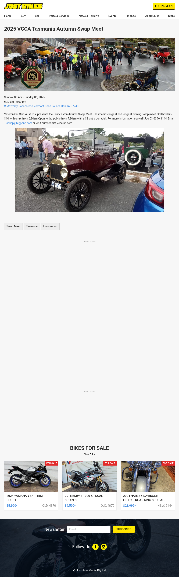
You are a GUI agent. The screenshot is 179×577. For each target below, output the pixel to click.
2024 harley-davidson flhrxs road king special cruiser (143, 500)
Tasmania (32, 226)
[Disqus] (89, 341)
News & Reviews (89, 15)
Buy (23, 15)
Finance (131, 15)
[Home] (23, 6)
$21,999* (129, 505)
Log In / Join (164, 6)
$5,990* (11, 505)
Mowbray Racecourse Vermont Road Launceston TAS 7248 (42, 106)
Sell (37, 15)
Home (8, 15)
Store (171, 15)
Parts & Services (59, 15)
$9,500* (70, 505)
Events (112, 15)
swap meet (13, 226)
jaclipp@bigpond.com (19, 123)
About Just (152, 15)
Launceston (50, 226)
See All (88, 454)
